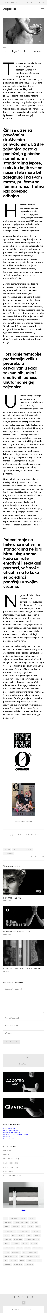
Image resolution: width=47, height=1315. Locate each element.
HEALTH (30, 1227)
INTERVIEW (35, 1231)
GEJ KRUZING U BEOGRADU (12, 1130)
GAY (14, 849)
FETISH (7, 1227)
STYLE (22, 1260)
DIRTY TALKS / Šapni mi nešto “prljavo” (15, 1134)
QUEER (7, 1252)
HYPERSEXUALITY (23, 1231)
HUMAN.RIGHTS (9, 1231)
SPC (6, 1260)
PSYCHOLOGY (9, 853)
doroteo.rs (38, 835)
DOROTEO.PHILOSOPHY (21, 1222)
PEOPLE (19, 1248)
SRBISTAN (13, 1260)
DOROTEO (7, 1222)
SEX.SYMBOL (32, 1252)
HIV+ (37, 1227)
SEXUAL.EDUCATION (11, 1256)
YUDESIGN (8, 1265)
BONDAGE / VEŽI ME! (12, 898)
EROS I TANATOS (8, 1139)
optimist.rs (31, 835)
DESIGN (6, 1154)
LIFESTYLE (8, 1239)
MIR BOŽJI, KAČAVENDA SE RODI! (17, 932)
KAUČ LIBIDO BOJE (9, 1163)
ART (6, 1218)
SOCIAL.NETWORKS (32, 1256)
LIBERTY (37, 1235)
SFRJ (21, 1256)
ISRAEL (7, 1235)
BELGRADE (14, 1218)
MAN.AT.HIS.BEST (9, 1167)
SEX (24, 1252)
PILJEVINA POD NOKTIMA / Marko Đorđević (23, 969)
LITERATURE (18, 1239)
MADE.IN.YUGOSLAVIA (32, 1239)
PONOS (27, 1248)
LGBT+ (20, 849)
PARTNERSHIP (9, 1248)
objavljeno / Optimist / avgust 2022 (23, 822)
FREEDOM (15, 1227)
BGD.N (5, 47)
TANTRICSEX (31, 1260)
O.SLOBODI (7, 1171)
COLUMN (7, 849)
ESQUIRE (34, 1222)
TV (39, 1260)
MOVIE (7, 1244)
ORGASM (34, 1244)
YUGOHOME (18, 1265)
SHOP (23, 1210)
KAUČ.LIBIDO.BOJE (18, 1235)
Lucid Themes (30, 1310)
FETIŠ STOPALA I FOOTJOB (11, 1132)
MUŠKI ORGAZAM (9, 1128)
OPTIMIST (28, 849)
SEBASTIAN (15, 1252)
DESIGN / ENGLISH (9, 1159)
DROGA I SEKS (8, 1137)
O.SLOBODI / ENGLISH (11, 1176)
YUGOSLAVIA (29, 1265)
